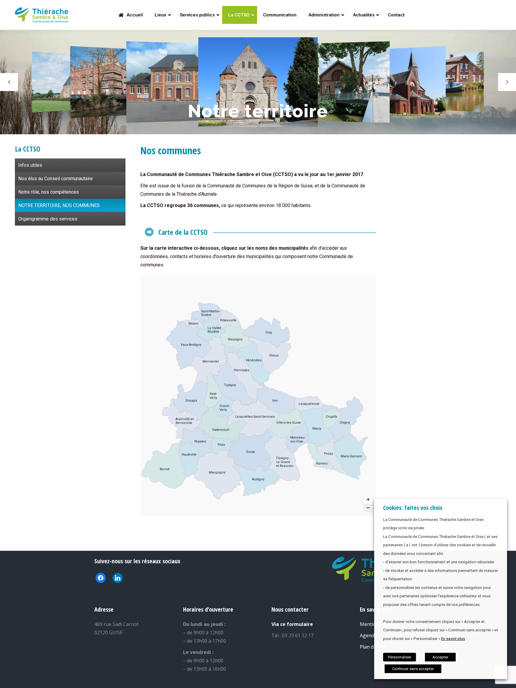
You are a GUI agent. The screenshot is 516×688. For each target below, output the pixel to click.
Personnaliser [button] (399, 657)
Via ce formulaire (292, 624)
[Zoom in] (368, 499)
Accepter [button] (440, 657)
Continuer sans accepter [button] (413, 669)
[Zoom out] (368, 508)
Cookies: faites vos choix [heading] (413, 508)
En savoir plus (453, 638)
